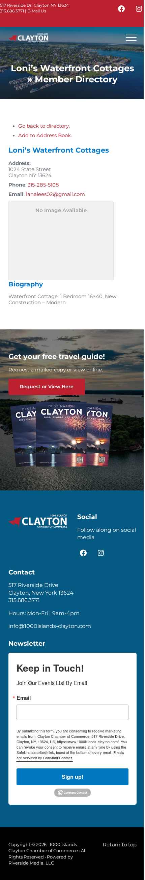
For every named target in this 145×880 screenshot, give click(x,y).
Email (24, 698)
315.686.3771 (12, 10)
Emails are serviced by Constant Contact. (70, 755)
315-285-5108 (43, 185)
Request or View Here (47, 387)
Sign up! (72, 777)
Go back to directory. (44, 126)
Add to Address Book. (45, 135)
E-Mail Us (36, 10)
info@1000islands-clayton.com (49, 626)
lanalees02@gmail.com (55, 194)
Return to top (120, 845)
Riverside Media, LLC (31, 863)
